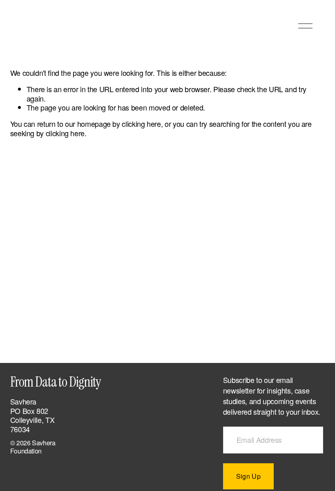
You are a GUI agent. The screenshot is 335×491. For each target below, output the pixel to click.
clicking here (141, 123)
